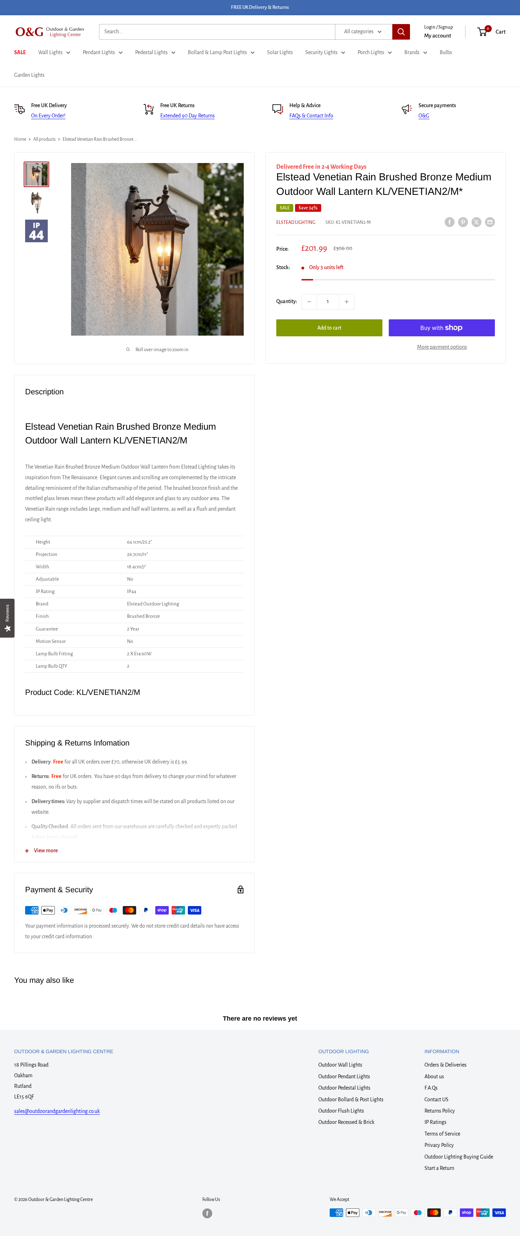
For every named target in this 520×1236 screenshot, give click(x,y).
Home (20, 139)
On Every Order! (48, 115)
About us (434, 1076)
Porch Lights (371, 52)
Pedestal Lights (151, 52)
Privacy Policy (439, 1145)
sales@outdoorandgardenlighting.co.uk (57, 1111)
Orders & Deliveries (445, 1065)
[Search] (401, 32)
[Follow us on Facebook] (207, 1213)
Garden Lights (29, 75)
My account (437, 36)
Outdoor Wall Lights (340, 1065)
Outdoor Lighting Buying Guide (458, 1157)
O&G (423, 115)
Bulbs (446, 52)
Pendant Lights (99, 52)
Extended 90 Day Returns (187, 115)
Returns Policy (439, 1111)
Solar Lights (280, 52)
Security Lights (321, 52)
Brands (412, 52)
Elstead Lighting (295, 222)
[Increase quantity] (346, 301)
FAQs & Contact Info (311, 115)
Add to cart (329, 328)
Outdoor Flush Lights (341, 1111)
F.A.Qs (431, 1088)
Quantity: (286, 301)
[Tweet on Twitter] (476, 221)
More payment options (442, 347)
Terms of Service (442, 1134)
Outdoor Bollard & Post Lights (350, 1099)
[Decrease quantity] (309, 301)
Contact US (436, 1099)
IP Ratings (435, 1122)
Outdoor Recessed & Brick (346, 1122)
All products (44, 139)
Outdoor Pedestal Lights (344, 1088)
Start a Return (439, 1168)
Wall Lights (50, 52)
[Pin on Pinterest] (463, 221)
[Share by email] (490, 221)
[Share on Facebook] (450, 221)
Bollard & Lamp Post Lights (217, 52)
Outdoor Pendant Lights (344, 1076)
